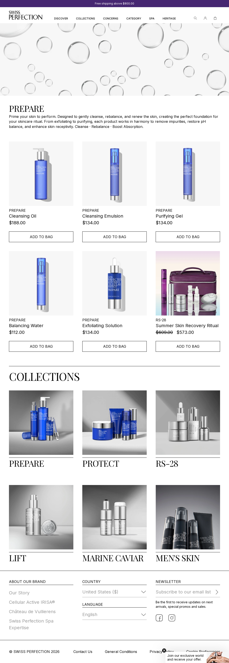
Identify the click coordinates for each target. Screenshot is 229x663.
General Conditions (121, 651)
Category (133, 18)
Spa (152, 18)
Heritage (169, 18)
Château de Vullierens (32, 611)
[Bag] (215, 18)
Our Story (19, 592)
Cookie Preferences (203, 651)
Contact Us (82, 651)
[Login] (205, 18)
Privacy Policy (162, 651)
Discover (61, 18)
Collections (85, 18)
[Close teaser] (164, 650)
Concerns (110, 18)
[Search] (195, 18)
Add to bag (41, 237)
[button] (197, 657)
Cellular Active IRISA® (32, 602)
